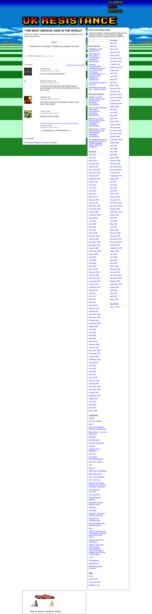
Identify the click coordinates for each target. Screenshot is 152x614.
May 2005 (92, 371)
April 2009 (92, 230)
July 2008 (92, 257)
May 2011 (92, 155)
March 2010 (93, 197)
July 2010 (92, 185)
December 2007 (94, 278)
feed (70, 65)
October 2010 (94, 176)
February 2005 (94, 381)
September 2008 (95, 251)
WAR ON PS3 (94, 563)
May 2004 (92, 405)
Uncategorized (94, 560)
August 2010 (93, 182)
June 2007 (92, 296)
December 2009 (94, 206)
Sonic (91, 528)
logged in (38, 142)
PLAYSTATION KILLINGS (94, 491)
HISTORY (92, 454)
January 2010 (94, 203)
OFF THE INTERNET (97, 477)
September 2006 (95, 323)
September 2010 (95, 179)
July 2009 (92, 221)
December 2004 (94, 387)
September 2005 (95, 359)
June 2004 (92, 402)
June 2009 (92, 224)
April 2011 (92, 158)
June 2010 (92, 188)
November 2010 (94, 173)
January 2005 (94, 384)
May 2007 (92, 299)
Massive (92, 468)
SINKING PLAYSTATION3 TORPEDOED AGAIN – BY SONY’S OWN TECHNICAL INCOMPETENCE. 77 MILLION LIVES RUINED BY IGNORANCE (97, 72)
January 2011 (93, 167)
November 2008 (94, 245)
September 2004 (95, 396)
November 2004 (94, 390)
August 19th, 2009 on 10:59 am (49, 113)
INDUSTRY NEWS (96, 462)
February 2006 (94, 344)
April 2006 (92, 338)
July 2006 (92, 329)
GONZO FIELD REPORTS (94, 450)
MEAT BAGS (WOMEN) (98, 471)
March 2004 (93, 411)
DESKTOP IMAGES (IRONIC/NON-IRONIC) (97, 428)
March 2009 (93, 233)
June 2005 (92, 368)
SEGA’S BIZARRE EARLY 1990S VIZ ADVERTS (95, 145)
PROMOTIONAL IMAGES (95, 499)
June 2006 (92, 332)
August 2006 (93, 326)
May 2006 (92, 335)
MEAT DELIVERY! (95, 474)
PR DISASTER (94, 495)
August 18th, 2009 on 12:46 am (49, 71)
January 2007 (94, 311)
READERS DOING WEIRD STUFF (96, 504)
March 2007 (93, 305)
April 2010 (92, 194)
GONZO (92, 446)
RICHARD (92, 511)
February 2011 (94, 164)
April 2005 (92, 374)
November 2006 (94, 317)
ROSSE (92, 97)
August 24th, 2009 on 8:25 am (49, 127)
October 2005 (94, 356)
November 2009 (94, 209)
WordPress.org (94, 585)
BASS (91, 424)
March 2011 (93, 161)
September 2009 (95, 215)
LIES (90, 465)
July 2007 (92, 293)
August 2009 (93, 218)
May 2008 (92, 263)
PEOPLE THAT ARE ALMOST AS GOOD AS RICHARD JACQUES (97, 485)
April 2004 (92, 408)
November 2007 (94, 281)
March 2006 (93, 341)
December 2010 (94, 170)
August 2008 (93, 254)
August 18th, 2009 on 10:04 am (49, 83)
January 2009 (94, 239)
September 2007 (95, 287)
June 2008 (92, 260)
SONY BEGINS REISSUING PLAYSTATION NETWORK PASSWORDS (94, 57)
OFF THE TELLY (95, 480)
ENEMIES (38, 56)
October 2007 (94, 284)
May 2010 (92, 191)
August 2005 (93, 362)
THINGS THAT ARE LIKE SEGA (96, 541)
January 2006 (94, 347)
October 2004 (94, 393)
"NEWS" (31, 56)
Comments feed (94, 582)
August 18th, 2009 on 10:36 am (49, 99)
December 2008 (94, 242)
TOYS (91, 557)
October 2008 (94, 248)
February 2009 (94, 236)
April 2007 (92, 302)
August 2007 (93, 290)
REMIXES (92, 508)
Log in (91, 576)
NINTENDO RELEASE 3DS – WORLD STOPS (97, 88)
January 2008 (94, 275)
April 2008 (92, 266)
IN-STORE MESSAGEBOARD (96, 458)
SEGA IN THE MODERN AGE (94, 519)
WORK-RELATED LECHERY (95, 567)
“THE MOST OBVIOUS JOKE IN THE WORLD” (53, 30)
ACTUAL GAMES (95, 421)
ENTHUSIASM (94, 440)
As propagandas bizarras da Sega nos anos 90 (98, 140)
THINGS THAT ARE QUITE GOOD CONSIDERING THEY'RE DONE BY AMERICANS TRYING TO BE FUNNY (97, 549)
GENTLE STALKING (96, 443)
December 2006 (94, 314)
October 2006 (94, 320)
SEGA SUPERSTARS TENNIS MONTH (97, 524)
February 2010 (94, 200)
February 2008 (94, 272)
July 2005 (92, 365)
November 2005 (94, 353)
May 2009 (92, 227)
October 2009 (94, 212)
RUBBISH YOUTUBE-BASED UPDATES (97, 515)
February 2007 (94, 308)
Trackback (79, 65)
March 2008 (93, 269)
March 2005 (93, 378)
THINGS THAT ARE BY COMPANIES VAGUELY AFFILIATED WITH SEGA (98, 534)
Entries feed (93, 579)
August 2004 (93, 399)
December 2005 (94, 350)
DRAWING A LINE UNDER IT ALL (95, 50)
